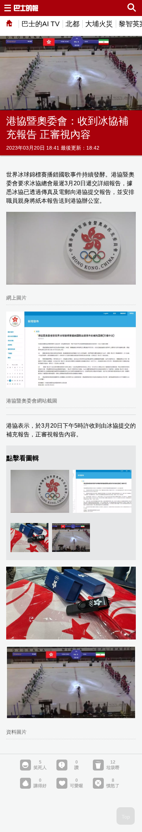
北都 (72, 24)
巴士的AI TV (40, 24)
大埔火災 (99, 24)
